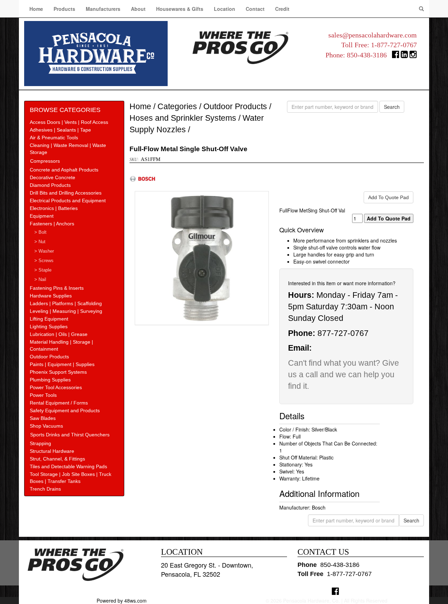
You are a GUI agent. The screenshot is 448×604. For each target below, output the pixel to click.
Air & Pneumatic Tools (54, 137)
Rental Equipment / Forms (59, 403)
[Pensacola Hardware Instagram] (413, 55)
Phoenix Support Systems (58, 372)
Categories (177, 106)
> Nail (40, 279)
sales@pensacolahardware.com (372, 35)
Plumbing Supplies (50, 379)
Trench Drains (45, 489)
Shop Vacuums (46, 426)
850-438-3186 (367, 55)
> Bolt (40, 232)
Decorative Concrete (52, 177)
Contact (255, 8)
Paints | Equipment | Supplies (62, 364)
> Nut (40, 241)
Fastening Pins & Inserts (57, 288)
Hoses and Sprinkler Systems (183, 117)
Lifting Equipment (49, 319)
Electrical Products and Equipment (68, 200)
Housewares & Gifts (179, 8)
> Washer (44, 251)
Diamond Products (50, 185)
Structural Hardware (52, 451)
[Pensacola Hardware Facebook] (395, 55)
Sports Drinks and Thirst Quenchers (70, 434)
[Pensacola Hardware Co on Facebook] (335, 591)
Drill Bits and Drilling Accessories (66, 193)
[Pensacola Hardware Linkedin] (404, 55)
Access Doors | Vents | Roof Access (69, 122)
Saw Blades (43, 418)
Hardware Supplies (51, 296)
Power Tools (43, 395)
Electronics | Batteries (54, 208)
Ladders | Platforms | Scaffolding (66, 303)
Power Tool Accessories (56, 387)
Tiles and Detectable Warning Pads (68, 466)
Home (36, 8)
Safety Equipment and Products (65, 410)
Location (224, 8)
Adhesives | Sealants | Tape (60, 130)
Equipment (42, 216)
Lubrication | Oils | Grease (59, 334)
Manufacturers (103, 8)
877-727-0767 (343, 333)
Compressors (45, 161)
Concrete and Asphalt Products (64, 170)
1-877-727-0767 (394, 45)
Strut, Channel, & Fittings (57, 459)
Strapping (40, 443)
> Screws (44, 260)
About (138, 8)
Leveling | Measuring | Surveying (66, 311)
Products (64, 8)
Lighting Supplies (49, 326)
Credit (282, 8)
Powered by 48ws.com (122, 600)
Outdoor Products (49, 356)
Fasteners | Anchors (52, 223)
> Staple (42, 270)
